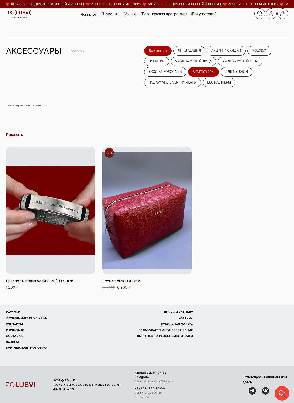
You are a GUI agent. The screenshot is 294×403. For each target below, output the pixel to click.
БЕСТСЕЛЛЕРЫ (219, 82)
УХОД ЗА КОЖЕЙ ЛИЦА (193, 61)
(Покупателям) (203, 14)
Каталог (13, 312)
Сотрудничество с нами (27, 318)
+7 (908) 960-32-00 (150, 388)
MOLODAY (259, 50)
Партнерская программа (26, 347)
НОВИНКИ (157, 61)
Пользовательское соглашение (165, 330)
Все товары (158, 51)
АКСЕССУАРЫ (203, 72)
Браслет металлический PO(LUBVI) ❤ (39, 281)
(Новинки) (111, 14)
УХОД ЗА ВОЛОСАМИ (165, 71)
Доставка (14, 336)
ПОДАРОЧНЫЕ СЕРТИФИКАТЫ (173, 82)
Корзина (185, 318)
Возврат (13, 342)
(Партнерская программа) (164, 14)
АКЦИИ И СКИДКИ (226, 50)
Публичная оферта (177, 324)
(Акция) (130, 14)
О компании (16, 330)
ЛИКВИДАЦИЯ (189, 50)
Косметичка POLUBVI (121, 281)
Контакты (14, 324)
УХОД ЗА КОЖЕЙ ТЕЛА (240, 61)
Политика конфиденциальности (164, 336)
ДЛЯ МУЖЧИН (236, 71)
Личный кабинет (178, 312)
